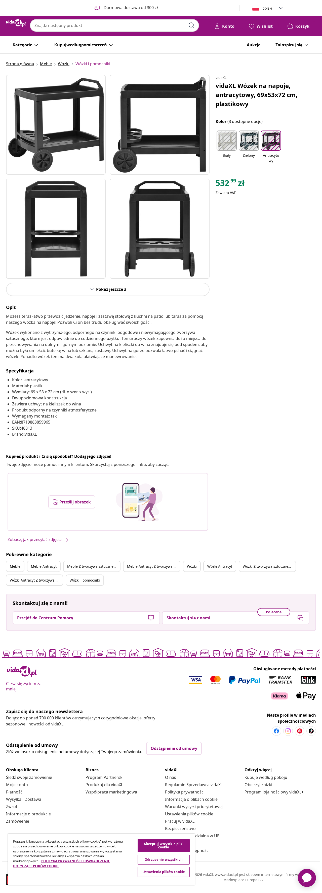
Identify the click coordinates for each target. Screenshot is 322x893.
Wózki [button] (192, 566)
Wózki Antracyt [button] (219, 566)
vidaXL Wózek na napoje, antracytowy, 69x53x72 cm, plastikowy (257, 94)
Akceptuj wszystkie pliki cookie (163, 845)
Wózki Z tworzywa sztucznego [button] (268, 566)
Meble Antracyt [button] (44, 566)
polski (267, 8)
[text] (230, 184)
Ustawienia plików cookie (189, 814)
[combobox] (114, 25)
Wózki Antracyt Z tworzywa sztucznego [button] (36, 580)
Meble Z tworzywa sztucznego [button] (92, 566)
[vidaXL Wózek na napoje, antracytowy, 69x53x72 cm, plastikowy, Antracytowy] (56, 124)
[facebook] (276, 730)
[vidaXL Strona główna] (16, 23)
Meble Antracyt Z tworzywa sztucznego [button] (153, 566)
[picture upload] (139, 502)
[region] (101, 859)
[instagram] (288, 730)
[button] (227, 147)
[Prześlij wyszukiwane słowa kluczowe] (191, 25)
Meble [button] (15, 566)
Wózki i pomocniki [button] (85, 580)
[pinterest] (299, 730)
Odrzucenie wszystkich (164, 859)
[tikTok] (311, 730)
